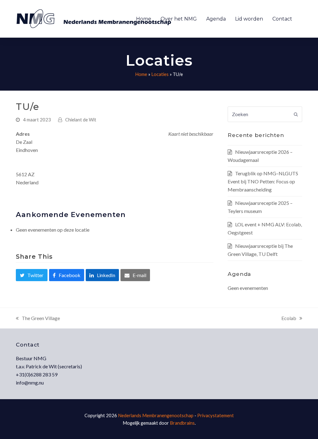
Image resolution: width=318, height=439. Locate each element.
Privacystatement (215, 415)
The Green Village (38, 318)
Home (141, 74)
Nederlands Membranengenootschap (155, 415)
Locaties (160, 74)
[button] (31, 275)
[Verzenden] (296, 114)
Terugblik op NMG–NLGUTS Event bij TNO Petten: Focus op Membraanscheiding (263, 181)
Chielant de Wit (80, 119)
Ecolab (288, 318)
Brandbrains (182, 423)
